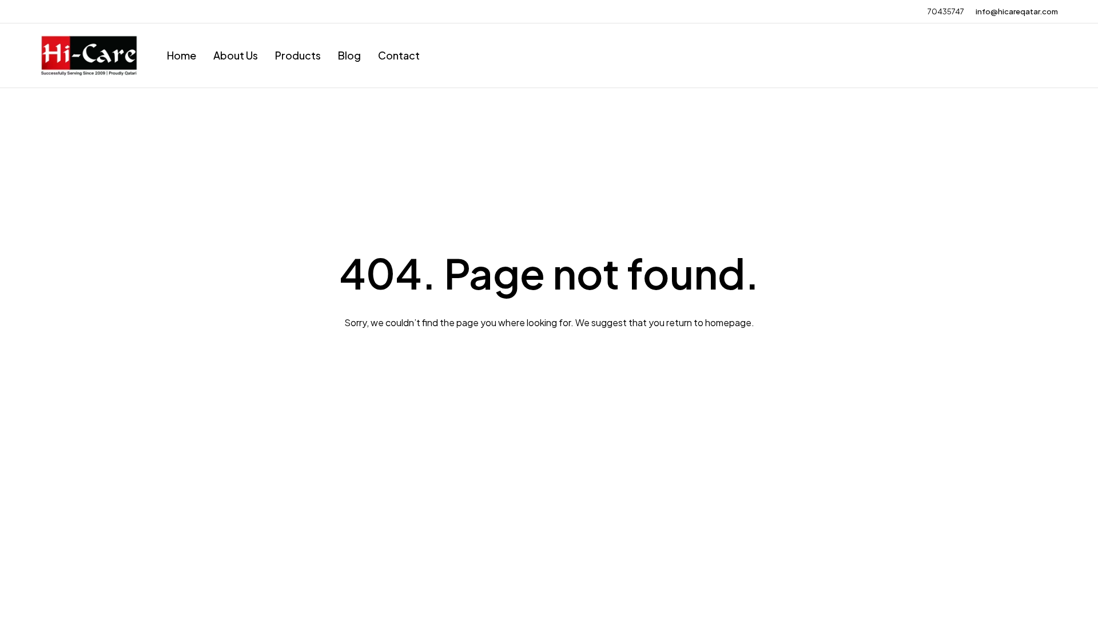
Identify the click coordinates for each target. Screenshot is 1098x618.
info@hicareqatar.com (1017, 11)
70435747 (946, 11)
